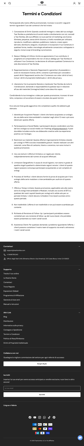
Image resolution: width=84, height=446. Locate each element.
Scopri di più (42, 364)
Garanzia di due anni (12, 300)
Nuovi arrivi (45, 16)
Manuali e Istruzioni (11, 304)
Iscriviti (42, 395)
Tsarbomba (38, 441)
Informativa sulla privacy (13, 325)
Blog (5, 317)
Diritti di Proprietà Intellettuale (16, 343)
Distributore (8, 321)
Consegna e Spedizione (13, 330)
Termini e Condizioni (12, 334)
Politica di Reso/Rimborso (14, 338)
